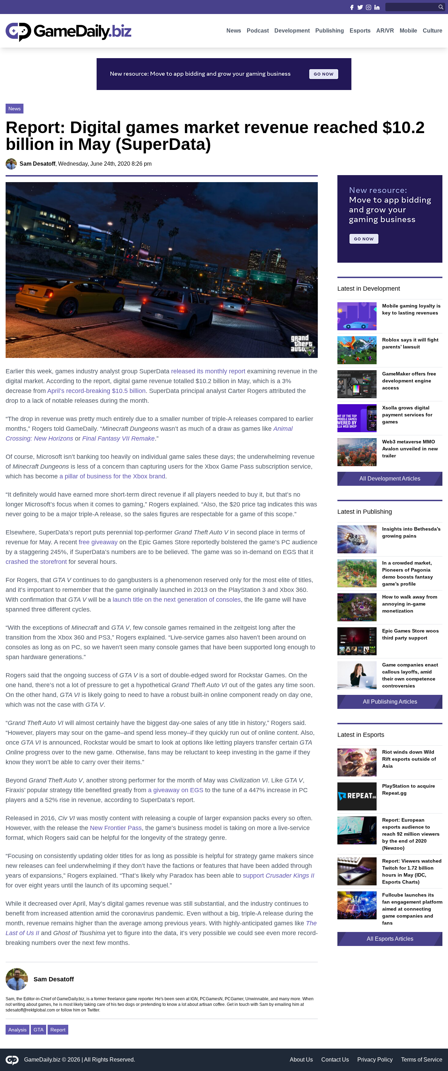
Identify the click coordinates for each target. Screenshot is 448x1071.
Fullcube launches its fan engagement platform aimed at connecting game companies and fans (412, 909)
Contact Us (335, 1060)
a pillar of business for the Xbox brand (112, 476)
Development (292, 31)
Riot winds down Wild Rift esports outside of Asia (409, 759)
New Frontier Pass (116, 827)
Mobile (408, 31)
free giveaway (98, 542)
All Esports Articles (390, 939)
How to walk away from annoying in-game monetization (409, 604)
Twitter (93, 1010)
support (278, 875)
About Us (301, 1060)
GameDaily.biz (42, 1060)
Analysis (17, 1029)
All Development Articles (389, 479)
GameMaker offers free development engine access (409, 381)
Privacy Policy (375, 1060)
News (233, 31)
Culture (432, 31)
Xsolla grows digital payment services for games (407, 414)
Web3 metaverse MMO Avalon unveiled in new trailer (410, 448)
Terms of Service (421, 1060)
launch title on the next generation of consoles (177, 599)
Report (57, 1029)
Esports (360, 31)
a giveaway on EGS (175, 790)
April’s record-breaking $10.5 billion (96, 390)
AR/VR (385, 31)
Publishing (329, 31)
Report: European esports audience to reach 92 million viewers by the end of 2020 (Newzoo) (411, 834)
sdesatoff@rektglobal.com (30, 1010)
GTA (38, 1029)
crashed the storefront (36, 561)
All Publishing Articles (390, 702)
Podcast (258, 31)
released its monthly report (208, 371)
